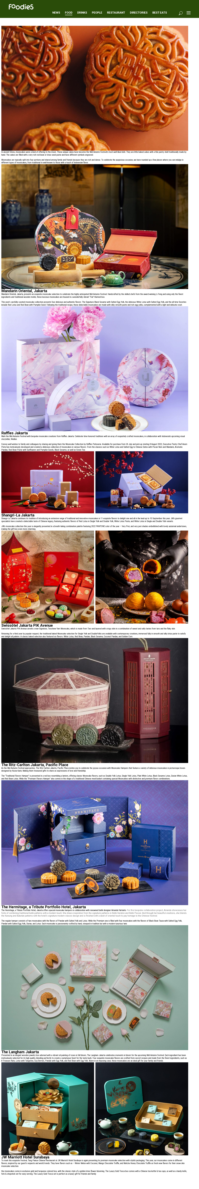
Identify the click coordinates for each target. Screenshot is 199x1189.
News (56, 12)
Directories (139, 12)
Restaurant (116, 12)
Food (68, 12)
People (97, 12)
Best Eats (159, 12)
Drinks (82, 12)
